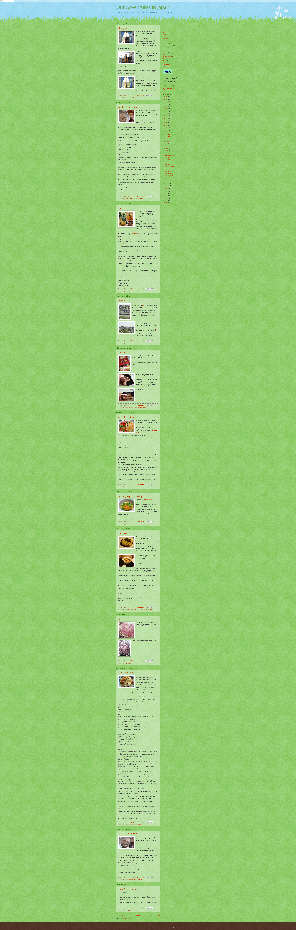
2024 (165, 101)
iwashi (132, 198)
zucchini (136, 486)
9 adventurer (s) (140, 521)
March (167, 181)
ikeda (127, 343)
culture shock (166, 50)
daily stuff (128, 97)
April (167, 151)
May (167, 148)
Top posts (165, 38)
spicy (135, 609)
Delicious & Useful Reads (169, 28)
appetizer (128, 198)
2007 (165, 198)
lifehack (164, 52)
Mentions (165, 32)
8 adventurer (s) (140, 289)
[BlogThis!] (148, 95)
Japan (135, 407)
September (168, 139)
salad (137, 824)
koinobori (123, 300)
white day (143, 407)
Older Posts (155, 915)
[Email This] (147, 95)
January (168, 185)
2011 (165, 188)
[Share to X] (149, 95)
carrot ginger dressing (130, 496)
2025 (165, 99)
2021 (165, 108)
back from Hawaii (127, 889)
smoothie (131, 879)
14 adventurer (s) (139, 908)
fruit (127, 879)
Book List (165, 26)
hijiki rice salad (126, 672)
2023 (165, 104)
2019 (165, 113)
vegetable (140, 879)
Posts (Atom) (126, 918)
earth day (123, 619)
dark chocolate (130, 407)
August (167, 141)
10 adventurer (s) (139, 877)
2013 (165, 127)
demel (121, 352)
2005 (165, 203)
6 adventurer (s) (140, 661)
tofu (148, 609)
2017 (165, 118)
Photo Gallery (166, 34)
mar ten (122, 533)
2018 (165, 115)
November (168, 134)
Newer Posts (120, 915)
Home (138, 915)
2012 (165, 130)
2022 (165, 106)
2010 (165, 191)
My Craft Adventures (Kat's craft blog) (171, 89)
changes (122, 28)
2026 (165, 97)
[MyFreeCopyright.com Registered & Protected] (171, 66)
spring (136, 97)
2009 (165, 193)
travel (135, 910)
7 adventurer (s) (140, 95)
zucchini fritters (126, 417)
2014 (165, 125)
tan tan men (144, 609)
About (164, 24)
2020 (165, 111)
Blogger (176, 927)
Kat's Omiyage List (167, 30)
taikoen (122, 208)
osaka (133, 97)
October (168, 136)
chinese (128, 609)
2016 (165, 120)
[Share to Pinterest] (152, 95)
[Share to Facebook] (151, 95)
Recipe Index (166, 36)
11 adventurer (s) (140, 405)
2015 (165, 123)
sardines (141, 198)
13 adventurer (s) (140, 607)
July (167, 143)
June (167, 146)
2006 (165, 200)
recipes (137, 198)
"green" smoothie (127, 833)
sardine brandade (128, 107)
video (164, 60)
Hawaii (127, 910)
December (168, 132)
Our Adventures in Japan (142, 7)
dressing (128, 524)
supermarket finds (167, 56)
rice (134, 824)
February (168, 183)
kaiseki (127, 291)
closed (164, 47)
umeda (151, 609)
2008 (165, 195)
